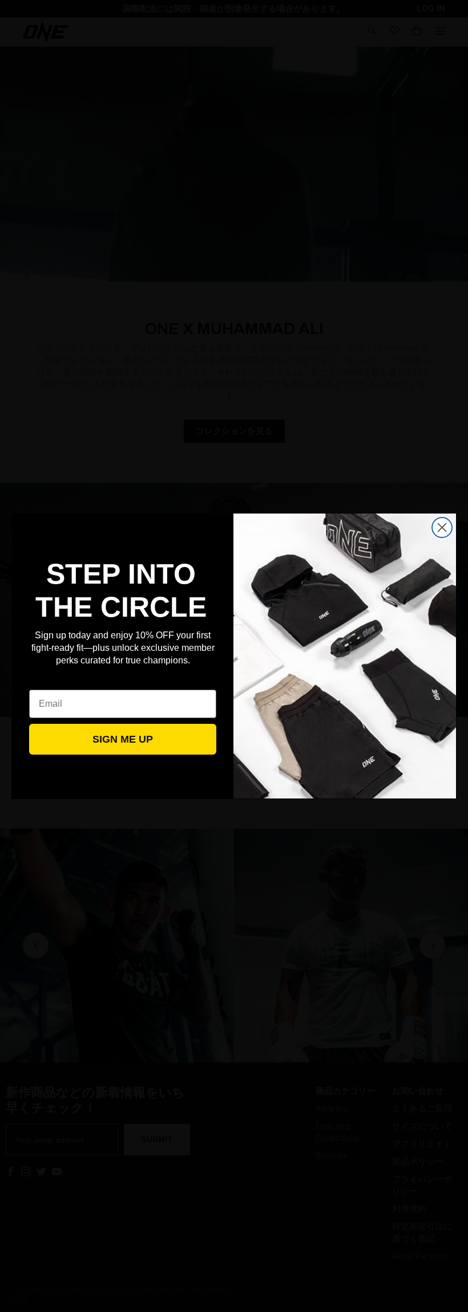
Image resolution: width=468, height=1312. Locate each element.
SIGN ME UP (122, 739)
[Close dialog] (442, 527)
